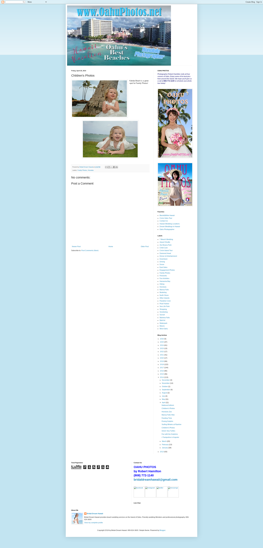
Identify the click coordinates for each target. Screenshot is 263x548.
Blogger (162, 530)
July (163, 396)
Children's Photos (168, 408)
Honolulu (91, 170)
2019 (162, 361)
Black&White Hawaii (167, 215)
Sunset (162, 315)
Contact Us (164, 221)
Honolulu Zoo (167, 412)
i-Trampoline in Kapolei (170, 437)
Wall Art (162, 320)
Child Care (164, 248)
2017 (162, 368)
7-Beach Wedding (166, 239)
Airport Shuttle (165, 242)
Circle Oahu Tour (166, 218)
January (165, 448)
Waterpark (163, 323)
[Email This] (106, 167)
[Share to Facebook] (114, 167)
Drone (162, 264)
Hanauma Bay (165, 281)
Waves (162, 326)
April (164, 403)
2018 (162, 364)
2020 (162, 358)
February (165, 445)
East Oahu (163, 267)
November (166, 383)
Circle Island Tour (166, 250)
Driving (162, 262)
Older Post (145, 246)
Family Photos (82, 170)
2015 (162, 374)
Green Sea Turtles (168, 431)
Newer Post (76, 246)
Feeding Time (167, 418)
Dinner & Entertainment (168, 256)
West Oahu (164, 329)
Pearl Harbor (164, 304)
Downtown (164, 259)
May (163, 399)
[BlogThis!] (109, 167)
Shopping (163, 309)
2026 (162, 339)
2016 (162, 371)
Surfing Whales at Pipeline (171, 424)
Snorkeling (164, 312)
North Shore (164, 295)
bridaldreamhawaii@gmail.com (156, 479)
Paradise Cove (165, 301)
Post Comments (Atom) (89, 250)
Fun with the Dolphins (170, 434)
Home (110, 246)
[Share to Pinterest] (116, 167)
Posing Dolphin (167, 421)
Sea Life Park (165, 306)
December (166, 380)
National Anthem (168, 405)
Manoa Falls (164, 290)
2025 (162, 342)
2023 (162, 348)
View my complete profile (93, 523)
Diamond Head (165, 253)
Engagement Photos (167, 270)
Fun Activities (164, 278)
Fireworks (163, 276)
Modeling (163, 292)
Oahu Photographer (167, 229)
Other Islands (164, 298)
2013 (162, 452)
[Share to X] (111, 167)
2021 (162, 355)
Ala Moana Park (165, 245)
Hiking (162, 284)
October (165, 386)
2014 (162, 377)
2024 (162, 345)
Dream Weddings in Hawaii (170, 227)
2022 (162, 352)
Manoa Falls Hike (168, 415)
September (166, 390)
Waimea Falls (165, 318)
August (165, 393)
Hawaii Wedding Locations (170, 224)
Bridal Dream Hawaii (95, 514)
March (164, 441)
